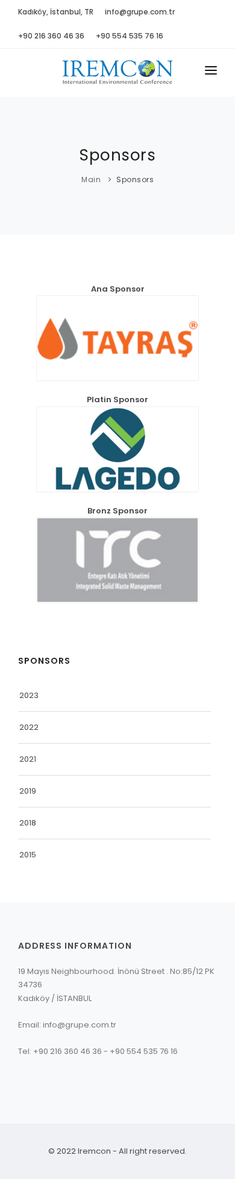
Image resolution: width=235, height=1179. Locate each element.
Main (91, 179)
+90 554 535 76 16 (129, 36)
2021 (27, 759)
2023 (29, 695)
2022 (29, 727)
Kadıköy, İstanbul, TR (55, 12)
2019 (27, 791)
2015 (27, 854)
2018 (27, 822)
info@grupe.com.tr (140, 12)
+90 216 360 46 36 (51, 36)
